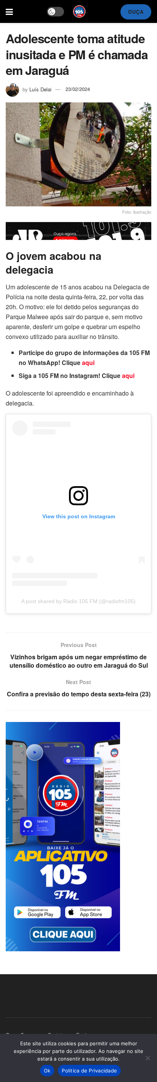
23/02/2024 (78, 88)
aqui (88, 362)
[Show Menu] (9, 11)
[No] (147, 1058)
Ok (47, 1070)
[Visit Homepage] (79, 11)
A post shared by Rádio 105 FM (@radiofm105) (78, 601)
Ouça (136, 11)
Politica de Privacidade (89, 1070)
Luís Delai (40, 88)
